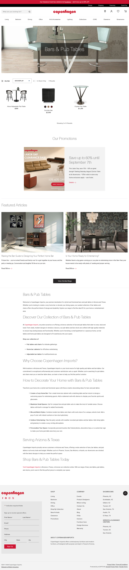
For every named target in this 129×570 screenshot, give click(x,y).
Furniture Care (82, 522)
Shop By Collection (57, 509)
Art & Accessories (54, 19)
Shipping (101, 5)
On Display (19, 81)
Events (79, 496)
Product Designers (83, 499)
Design (90, 5)
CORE (95, 19)
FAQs (78, 515)
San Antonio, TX (108, 509)
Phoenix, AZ (107, 496)
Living (7, 19)
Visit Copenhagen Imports (31, 467)
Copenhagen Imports (31, 325)
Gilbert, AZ (106, 503)
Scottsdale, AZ (108, 499)
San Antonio (107, 533)
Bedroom (18, 19)
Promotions (54, 519)
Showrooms (120, 19)
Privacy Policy (111, 564)
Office (41, 19)
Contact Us (80, 506)
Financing (112, 5)
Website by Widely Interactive (10, 567)
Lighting (70, 19)
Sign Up (10, 546)
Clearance (107, 19)
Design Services (82, 525)
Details (71, 182)
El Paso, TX (107, 515)
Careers (79, 519)
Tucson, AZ (107, 506)
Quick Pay (124, 5)
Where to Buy (81, 503)
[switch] (34, 81)
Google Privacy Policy (112, 566)
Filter (7, 81)
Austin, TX (106, 512)
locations (68, 2)
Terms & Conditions (122, 564)
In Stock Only (41, 81)
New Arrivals (55, 512)
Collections (82, 19)
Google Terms (123, 566)
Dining (30, 19)
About (79, 509)
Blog (78, 512)
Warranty (80, 528)
